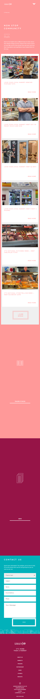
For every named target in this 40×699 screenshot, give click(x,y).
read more (32, 92)
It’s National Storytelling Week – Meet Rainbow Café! (19, 293)
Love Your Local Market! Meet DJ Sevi (20, 166)
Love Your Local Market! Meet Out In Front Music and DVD (20, 125)
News (20, 518)
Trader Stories (20, 401)
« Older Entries (20, 315)
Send (24, 622)
